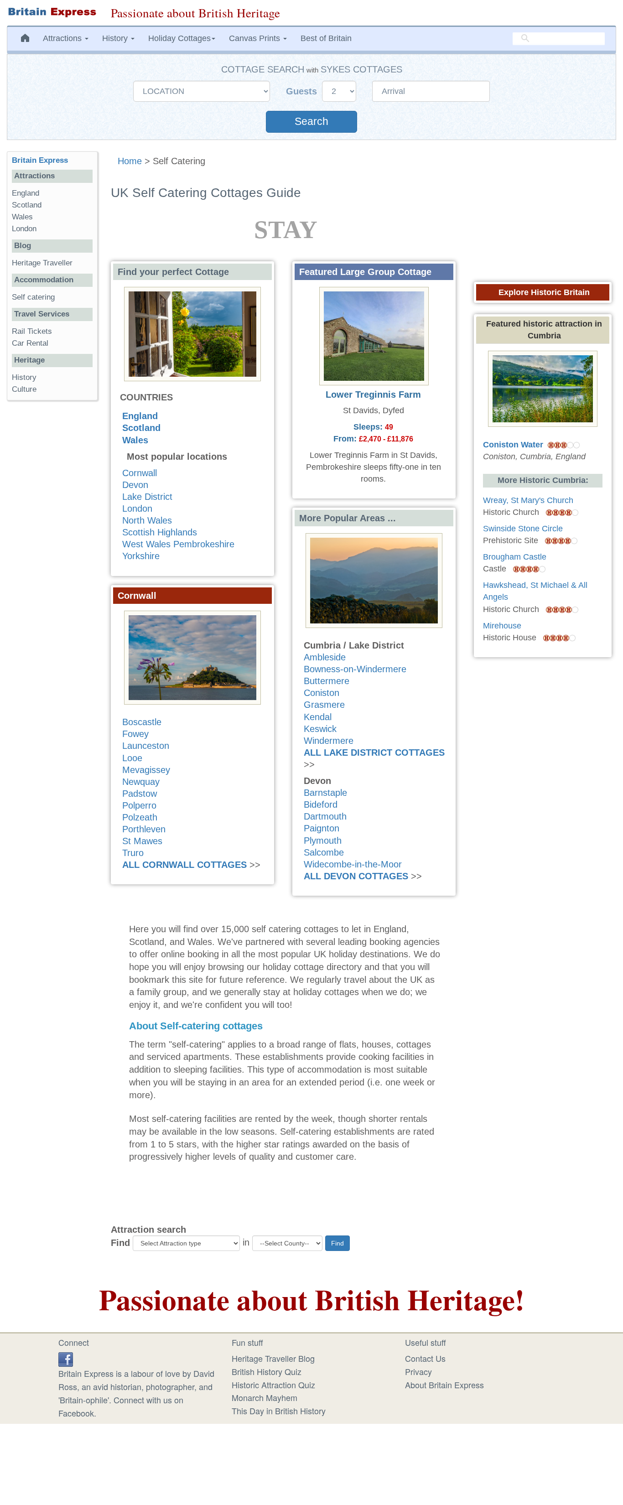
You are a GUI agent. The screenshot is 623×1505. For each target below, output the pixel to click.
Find (120, 1243)
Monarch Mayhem (264, 1397)
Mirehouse (502, 625)
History (24, 377)
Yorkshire (141, 556)
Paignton (321, 828)
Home (130, 161)
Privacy (418, 1371)
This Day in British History (279, 1411)
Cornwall (139, 473)
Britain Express (40, 160)
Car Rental (30, 343)
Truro (133, 853)
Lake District (147, 497)
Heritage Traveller (42, 263)
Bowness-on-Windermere (355, 669)
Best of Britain (326, 38)
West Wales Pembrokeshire (178, 544)
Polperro (139, 805)
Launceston (145, 746)
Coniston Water (513, 444)
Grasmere (324, 705)
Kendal (318, 717)
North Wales (147, 520)
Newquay (141, 782)
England (140, 416)
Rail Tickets (32, 331)
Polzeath (139, 817)
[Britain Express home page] (52, 12)
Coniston (321, 693)
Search (311, 121)
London (137, 508)
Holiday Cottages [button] (179, 38)
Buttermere (326, 681)
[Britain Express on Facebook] (65, 1358)
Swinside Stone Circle (523, 528)
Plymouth (323, 841)
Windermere (328, 741)
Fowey (135, 734)
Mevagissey (146, 770)
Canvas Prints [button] (255, 38)
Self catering (33, 297)
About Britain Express (444, 1385)
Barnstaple (325, 793)
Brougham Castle (514, 556)
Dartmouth (325, 816)
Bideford (320, 804)
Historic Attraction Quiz (273, 1385)
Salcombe (324, 852)
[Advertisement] (52, 548)
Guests (303, 91)
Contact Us (425, 1358)
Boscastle (141, 722)
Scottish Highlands (159, 532)
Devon (135, 485)
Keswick (320, 729)
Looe (132, 758)
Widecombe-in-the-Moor (353, 864)
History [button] (116, 38)
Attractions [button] (63, 38)
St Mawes (142, 841)
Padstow (139, 794)
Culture (24, 389)
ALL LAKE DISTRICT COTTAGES (374, 752)
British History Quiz (266, 1371)
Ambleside (325, 657)
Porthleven (144, 829)
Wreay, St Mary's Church (528, 500)
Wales (135, 440)
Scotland (141, 428)
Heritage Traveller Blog (273, 1358)
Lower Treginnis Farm (373, 394)
